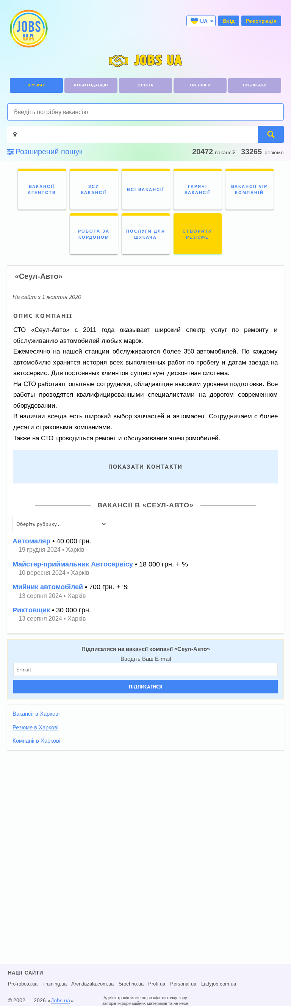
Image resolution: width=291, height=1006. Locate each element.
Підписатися (145, 686)
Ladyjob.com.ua (218, 984)
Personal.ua (183, 984)
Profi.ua (156, 984)
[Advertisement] (145, 808)
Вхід (228, 21)
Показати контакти (145, 466)
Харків (75, 549)
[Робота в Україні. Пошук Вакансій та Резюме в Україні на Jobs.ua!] (28, 28)
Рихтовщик (31, 610)
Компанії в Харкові (36, 741)
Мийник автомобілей (48, 587)
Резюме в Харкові (35, 727)
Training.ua (54, 984)
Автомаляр (31, 541)
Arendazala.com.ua (92, 984)
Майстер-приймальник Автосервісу (73, 564)
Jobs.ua (60, 1000)
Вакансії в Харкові (36, 714)
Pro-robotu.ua (23, 984)
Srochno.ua (131, 984)
